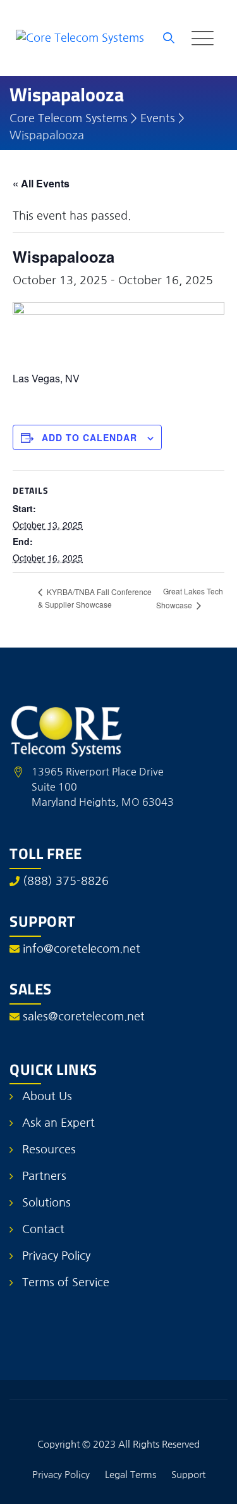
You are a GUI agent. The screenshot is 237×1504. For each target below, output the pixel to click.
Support (188, 1474)
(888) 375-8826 (66, 881)
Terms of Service (65, 1282)
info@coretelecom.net (81, 949)
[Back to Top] (210, 1483)
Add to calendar (89, 437)
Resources (49, 1149)
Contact (43, 1229)
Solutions (46, 1202)
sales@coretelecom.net (84, 1016)
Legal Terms (130, 1474)
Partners (44, 1176)
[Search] (169, 38)
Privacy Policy (56, 1256)
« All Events (41, 183)
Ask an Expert (58, 1123)
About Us (47, 1096)
